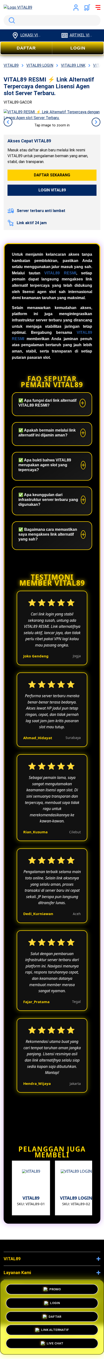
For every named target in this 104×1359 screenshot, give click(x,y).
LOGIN (77, 48)
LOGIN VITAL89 (52, 190)
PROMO (55, 1288)
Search (11, 20)
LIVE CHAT (55, 1345)
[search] (52, 20)
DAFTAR (26, 48)
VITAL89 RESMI (60, 273)
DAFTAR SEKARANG (52, 175)
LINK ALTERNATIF (55, 1331)
